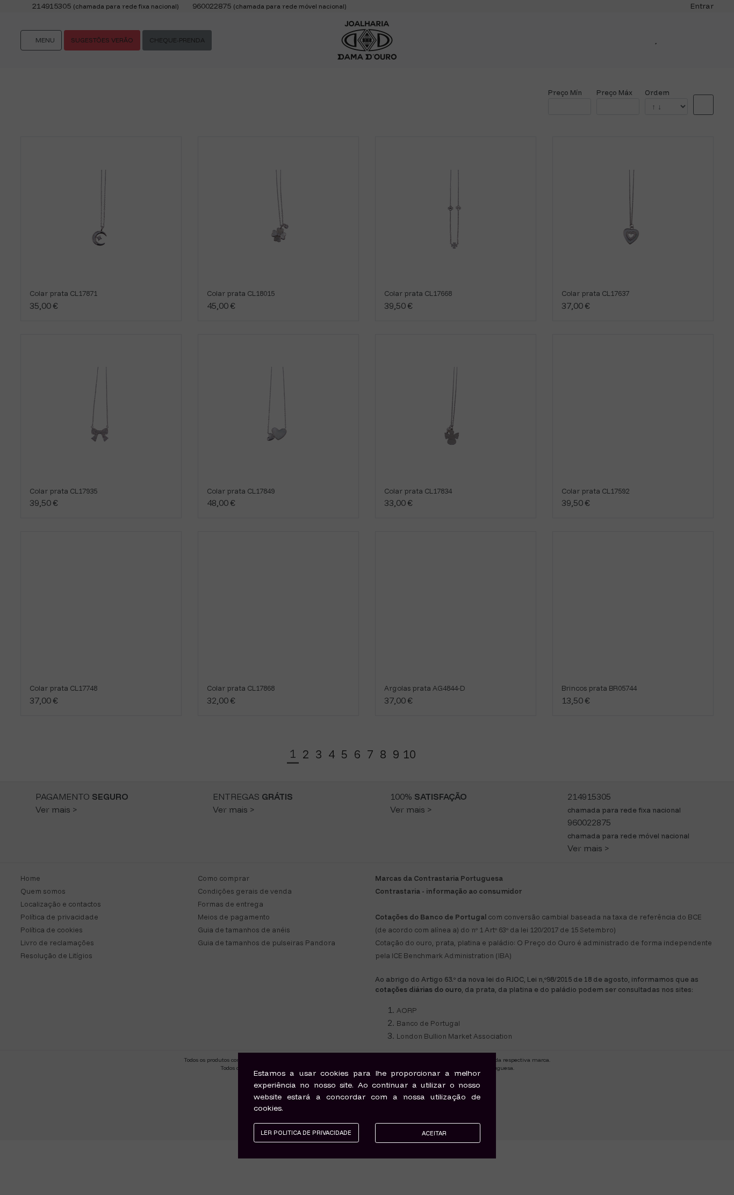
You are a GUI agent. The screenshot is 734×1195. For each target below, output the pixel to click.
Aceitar (433, 1133)
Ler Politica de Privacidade (306, 1132)
